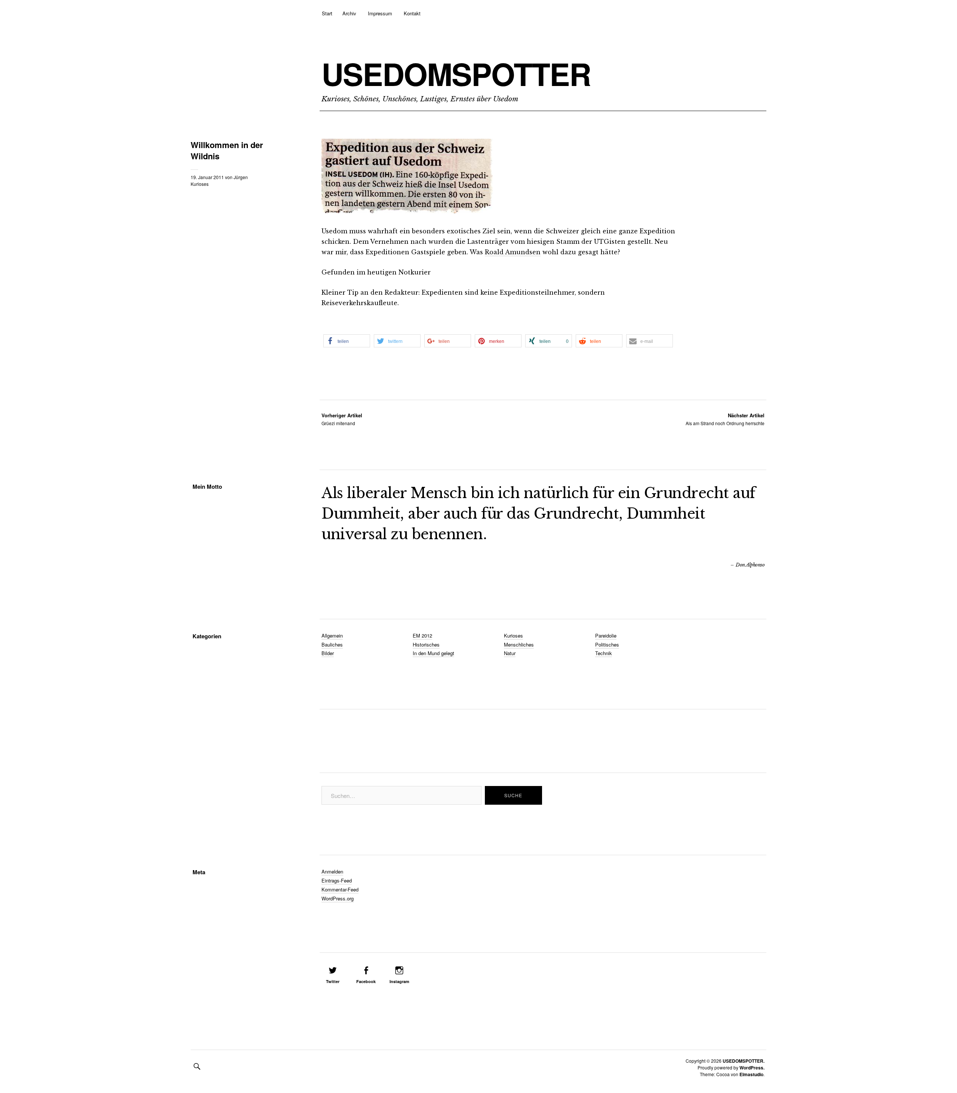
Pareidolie (605, 635)
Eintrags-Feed (336, 880)
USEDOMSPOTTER (456, 73)
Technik (603, 653)
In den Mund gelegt (433, 653)
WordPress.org (337, 898)
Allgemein (332, 635)
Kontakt (412, 13)
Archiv (349, 13)
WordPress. (751, 1067)
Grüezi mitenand (341, 419)
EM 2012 (422, 635)
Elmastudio (751, 1074)
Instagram (399, 981)
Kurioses (200, 184)
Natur (510, 653)
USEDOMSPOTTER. (743, 1060)
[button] (346, 340)
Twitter (332, 981)
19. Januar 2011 (207, 177)
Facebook (366, 981)
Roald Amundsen (513, 252)
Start (327, 13)
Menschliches (519, 644)
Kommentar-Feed (340, 889)
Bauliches (332, 644)
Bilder (327, 653)
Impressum (380, 13)
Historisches (426, 644)
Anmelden (332, 871)
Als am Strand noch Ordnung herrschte (725, 419)
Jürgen (241, 177)
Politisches (607, 644)
